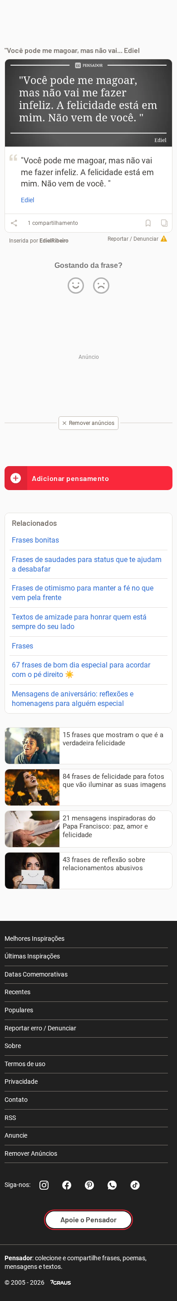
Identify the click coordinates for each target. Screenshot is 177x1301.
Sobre (13, 1045)
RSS (10, 1117)
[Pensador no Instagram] (44, 1185)
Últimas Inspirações (32, 956)
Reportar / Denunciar (133, 239)
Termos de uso (25, 1063)
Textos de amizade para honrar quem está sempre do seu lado (79, 622)
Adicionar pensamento (70, 478)
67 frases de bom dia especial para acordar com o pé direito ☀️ (81, 670)
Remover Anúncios (31, 1153)
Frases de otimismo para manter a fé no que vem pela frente (82, 593)
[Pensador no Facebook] (67, 1185)
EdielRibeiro (54, 241)
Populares (19, 1010)
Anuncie (16, 1135)
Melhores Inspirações (34, 938)
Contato (16, 1099)
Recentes (17, 992)
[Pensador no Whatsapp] (112, 1185)
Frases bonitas (35, 540)
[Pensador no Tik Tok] (135, 1185)
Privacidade (21, 1081)
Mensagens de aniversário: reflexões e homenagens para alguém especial (72, 699)
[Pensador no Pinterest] (89, 1185)
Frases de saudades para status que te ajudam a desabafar (87, 564)
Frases (22, 646)
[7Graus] (60, 1282)
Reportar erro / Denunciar (40, 1028)
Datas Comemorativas (36, 974)
